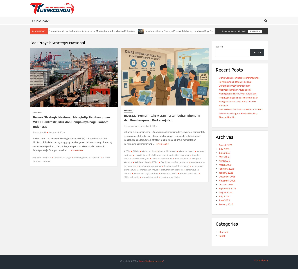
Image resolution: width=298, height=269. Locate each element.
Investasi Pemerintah (162, 158)
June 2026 (224, 152)
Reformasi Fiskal (169, 173)
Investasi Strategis (62, 157)
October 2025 (226, 184)
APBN (127, 151)
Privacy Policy (41, 20)
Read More (77, 150)
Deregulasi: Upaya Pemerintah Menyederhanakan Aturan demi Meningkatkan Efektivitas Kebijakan (71, 31)
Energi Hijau (141, 155)
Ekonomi (37, 112)
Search (219, 46)
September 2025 (227, 188)
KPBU (155, 162)
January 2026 (226, 172)
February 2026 (226, 168)
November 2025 (227, 180)
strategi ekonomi (150, 177)
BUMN (136, 151)
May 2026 (224, 156)
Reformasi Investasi (189, 173)
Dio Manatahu (130, 126)
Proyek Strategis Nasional (146, 173)
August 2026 (225, 144)
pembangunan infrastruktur (87, 157)
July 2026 (224, 149)
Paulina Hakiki (39, 132)
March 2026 (225, 164)
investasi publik (182, 158)
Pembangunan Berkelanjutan (175, 162)
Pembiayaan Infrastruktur (176, 166)
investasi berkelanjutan (178, 155)
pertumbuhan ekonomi (172, 169)
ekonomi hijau (149, 151)
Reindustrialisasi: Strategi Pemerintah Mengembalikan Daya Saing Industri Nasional (179, 31)
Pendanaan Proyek (149, 169)
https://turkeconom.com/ (151, 261)
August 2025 (225, 192)
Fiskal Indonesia (157, 155)
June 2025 (224, 200)
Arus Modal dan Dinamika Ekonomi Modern (241, 109)
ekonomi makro (186, 151)
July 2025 (224, 196)
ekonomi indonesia (42, 157)
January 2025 (226, 204)
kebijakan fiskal (142, 162)
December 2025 (227, 176)
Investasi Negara (141, 158)
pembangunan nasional (150, 166)
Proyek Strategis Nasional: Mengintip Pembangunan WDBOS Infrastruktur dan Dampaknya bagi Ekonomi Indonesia (71, 121)
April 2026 (224, 160)
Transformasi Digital (170, 177)
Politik (222, 235)
